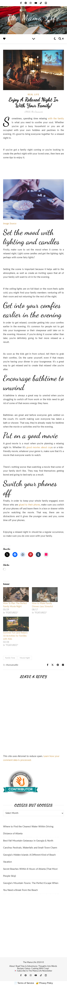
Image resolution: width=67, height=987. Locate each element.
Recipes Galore (23, 969)
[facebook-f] (21, 3)
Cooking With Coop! (40, 969)
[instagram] (31, 3)
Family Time (10, 658)
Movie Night (25, 658)
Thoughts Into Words (47, 966)
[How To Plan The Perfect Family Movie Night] (16, 594)
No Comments (37, 111)
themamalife (12, 665)
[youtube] (36, 3)
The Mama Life (33, 18)
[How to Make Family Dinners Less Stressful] (45, 594)
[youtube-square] (46, 3)
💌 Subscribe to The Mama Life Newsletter (33, 971)
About (12, 966)
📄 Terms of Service (24, 983)
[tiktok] (41, 3)
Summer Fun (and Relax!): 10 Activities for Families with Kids (15, 636)
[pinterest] (26, 3)
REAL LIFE (33, 95)
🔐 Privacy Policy (44, 983)
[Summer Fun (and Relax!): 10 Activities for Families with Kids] (16, 624)
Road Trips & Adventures (27, 966)
